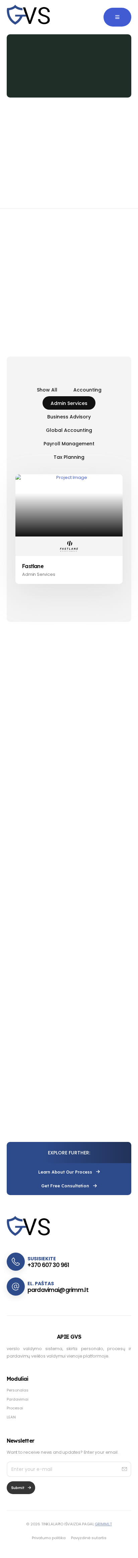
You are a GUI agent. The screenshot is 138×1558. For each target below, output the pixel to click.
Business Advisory (69, 416)
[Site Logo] (29, 17)
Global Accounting (69, 430)
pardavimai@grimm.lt (57, 1290)
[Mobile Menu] (117, 17)
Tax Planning (69, 457)
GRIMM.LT (103, 1524)
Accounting (87, 389)
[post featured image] (69, 505)
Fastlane (33, 566)
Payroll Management (69, 443)
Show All (47, 389)
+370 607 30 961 (48, 1265)
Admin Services (69, 403)
